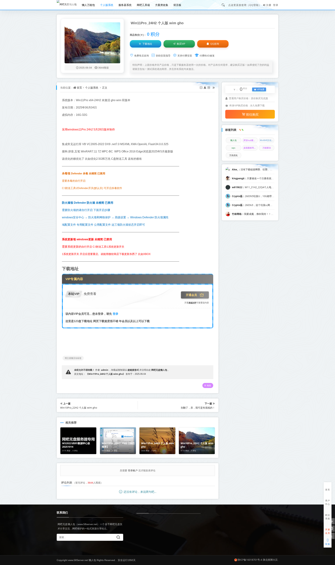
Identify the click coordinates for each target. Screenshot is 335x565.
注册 (268, 5)
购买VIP (180, 43)
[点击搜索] (224, 5)
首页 (79, 87)
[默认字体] (205, 87)
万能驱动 (266, 147)
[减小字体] (201, 87)
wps (233, 147)
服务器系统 (125, 5)
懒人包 (233, 140)
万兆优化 (233, 155)
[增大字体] (209, 87)
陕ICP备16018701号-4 (250, 559)
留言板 (177, 5)
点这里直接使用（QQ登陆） (244, 5)
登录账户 (132, 470)
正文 (104, 87)
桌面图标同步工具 (250, 147)
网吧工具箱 (143, 5)
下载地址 (147, 43)
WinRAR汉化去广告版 (267, 140)
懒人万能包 (88, 5)
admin (104, 369)
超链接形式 (133, 369)
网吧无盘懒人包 (159, 369)
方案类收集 (161, 5)
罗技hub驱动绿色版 (250, 140)
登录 (275, 5)
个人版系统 (106, 5)
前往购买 (252, 114)
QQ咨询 (214, 43)
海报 (209, 385)
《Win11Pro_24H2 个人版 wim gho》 (105, 373)
